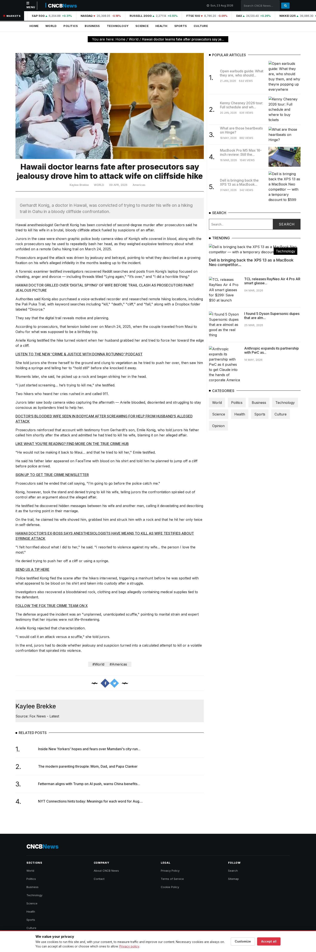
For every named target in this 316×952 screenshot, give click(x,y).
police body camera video (102, 238)
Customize (243, 941)
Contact (99, 878)
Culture (201, 26)
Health (161, 26)
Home (33, 26)
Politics (70, 26)
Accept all (268, 941)
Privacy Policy (170, 870)
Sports (180, 26)
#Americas (118, 664)
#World (98, 664)
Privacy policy (129, 946)
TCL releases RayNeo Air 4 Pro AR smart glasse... (272, 281)
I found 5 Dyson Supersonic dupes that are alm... (271, 315)
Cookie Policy (170, 887)
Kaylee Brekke (79, 185)
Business (92, 26)
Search (233, 870)
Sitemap (233, 878)
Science (142, 26)
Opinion (218, 426)
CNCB (62, 5)
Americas (139, 185)
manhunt (145, 578)
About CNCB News (106, 870)
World (51, 26)
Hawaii (20, 225)
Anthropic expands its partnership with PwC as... (271, 350)
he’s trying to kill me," (76, 385)
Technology (118, 26)
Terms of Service (172, 878)
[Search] (285, 6)
